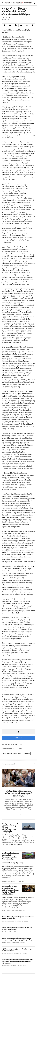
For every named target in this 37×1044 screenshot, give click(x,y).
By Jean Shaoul (6, 17)
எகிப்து (20, 748)
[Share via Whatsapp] (16, 25)
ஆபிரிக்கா (27, 753)
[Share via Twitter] (10, 25)
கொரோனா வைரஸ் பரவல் (9, 748)
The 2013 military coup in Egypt (12, 753)
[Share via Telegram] (21, 25)
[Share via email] (27, 25)
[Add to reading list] (32, 25)
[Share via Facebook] (4, 25)
